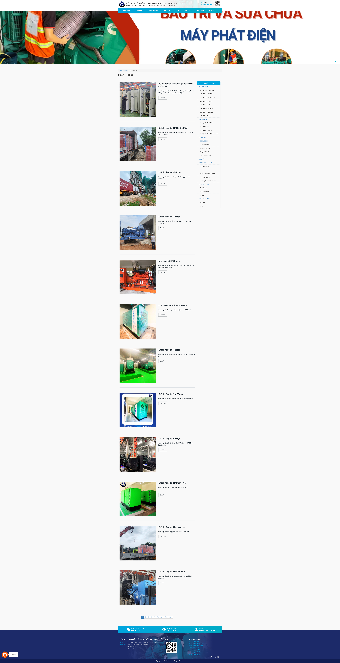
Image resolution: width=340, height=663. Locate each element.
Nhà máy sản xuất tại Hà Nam (172, 305)
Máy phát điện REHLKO (206, 94)
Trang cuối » (168, 617)
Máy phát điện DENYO (206, 115)
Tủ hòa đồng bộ (204, 191)
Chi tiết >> (163, 97)
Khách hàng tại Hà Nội (169, 217)
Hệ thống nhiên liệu (205, 177)
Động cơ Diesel (203, 141)
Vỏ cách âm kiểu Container (207, 173)
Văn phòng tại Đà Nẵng (195, 650)
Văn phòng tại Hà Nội (194, 641)
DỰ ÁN (177, 10)
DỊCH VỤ (165, 10)
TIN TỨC (188, 10)
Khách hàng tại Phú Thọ (169, 172)
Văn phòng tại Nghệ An (195, 647)
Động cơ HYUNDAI (205, 144)
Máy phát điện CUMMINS (207, 90)
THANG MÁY (202, 119)
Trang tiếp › (160, 617)
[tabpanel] (170, 37)
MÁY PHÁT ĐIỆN (203, 86)
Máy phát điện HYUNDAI (206, 108)
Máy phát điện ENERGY (206, 101)
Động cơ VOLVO (204, 152)
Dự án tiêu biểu (124, 70)
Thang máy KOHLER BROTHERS (209, 133)
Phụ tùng (202, 202)
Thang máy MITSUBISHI (206, 123)
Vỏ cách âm (203, 170)
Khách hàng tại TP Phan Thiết (172, 483)
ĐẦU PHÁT (202, 159)
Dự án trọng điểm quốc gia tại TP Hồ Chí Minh (175, 85)
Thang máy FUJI (204, 126)
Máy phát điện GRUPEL (206, 112)
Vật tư (201, 206)
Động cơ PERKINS (205, 148)
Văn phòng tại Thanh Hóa (196, 645)
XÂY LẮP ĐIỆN (202, 137)
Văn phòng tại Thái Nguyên (196, 643)
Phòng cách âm (204, 166)
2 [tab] (334, 61)
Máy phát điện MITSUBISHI (207, 97)
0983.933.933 (207, 4)
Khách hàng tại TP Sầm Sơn (171, 571)
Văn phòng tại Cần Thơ (195, 654)
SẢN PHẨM (152, 10)
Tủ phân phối (203, 188)
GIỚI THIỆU (139, 10)
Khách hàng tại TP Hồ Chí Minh (173, 128)
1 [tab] (332, 61)
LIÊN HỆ (211, 10)
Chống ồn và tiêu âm (205, 162)
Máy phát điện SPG (205, 105)
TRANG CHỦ (126, 10)
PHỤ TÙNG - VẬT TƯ (204, 199)
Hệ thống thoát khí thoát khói (208, 181)
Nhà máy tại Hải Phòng (169, 261)
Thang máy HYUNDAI (206, 130)
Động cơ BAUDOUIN (205, 155)
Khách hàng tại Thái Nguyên (171, 527)
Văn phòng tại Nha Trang (195, 652)
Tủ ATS (202, 195)
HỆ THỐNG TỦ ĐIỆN (204, 184)
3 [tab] (335, 61)
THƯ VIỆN (199, 10)
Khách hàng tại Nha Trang (170, 394)
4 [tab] (337, 61)
